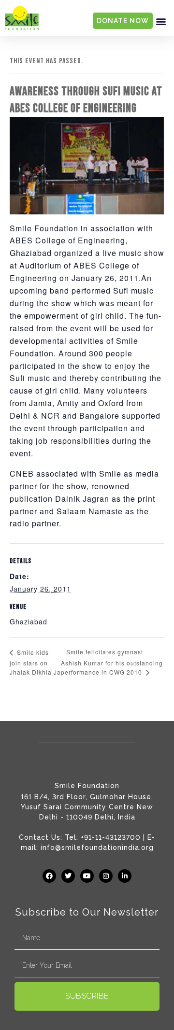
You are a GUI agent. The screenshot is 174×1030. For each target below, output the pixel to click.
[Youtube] (87, 876)
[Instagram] (106, 876)
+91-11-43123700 (111, 837)
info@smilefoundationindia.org (97, 847)
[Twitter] (68, 876)
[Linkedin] (124, 876)
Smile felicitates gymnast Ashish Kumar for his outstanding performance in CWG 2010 (112, 662)
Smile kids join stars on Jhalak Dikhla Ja (35, 662)
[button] (161, 21)
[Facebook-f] (49, 876)
